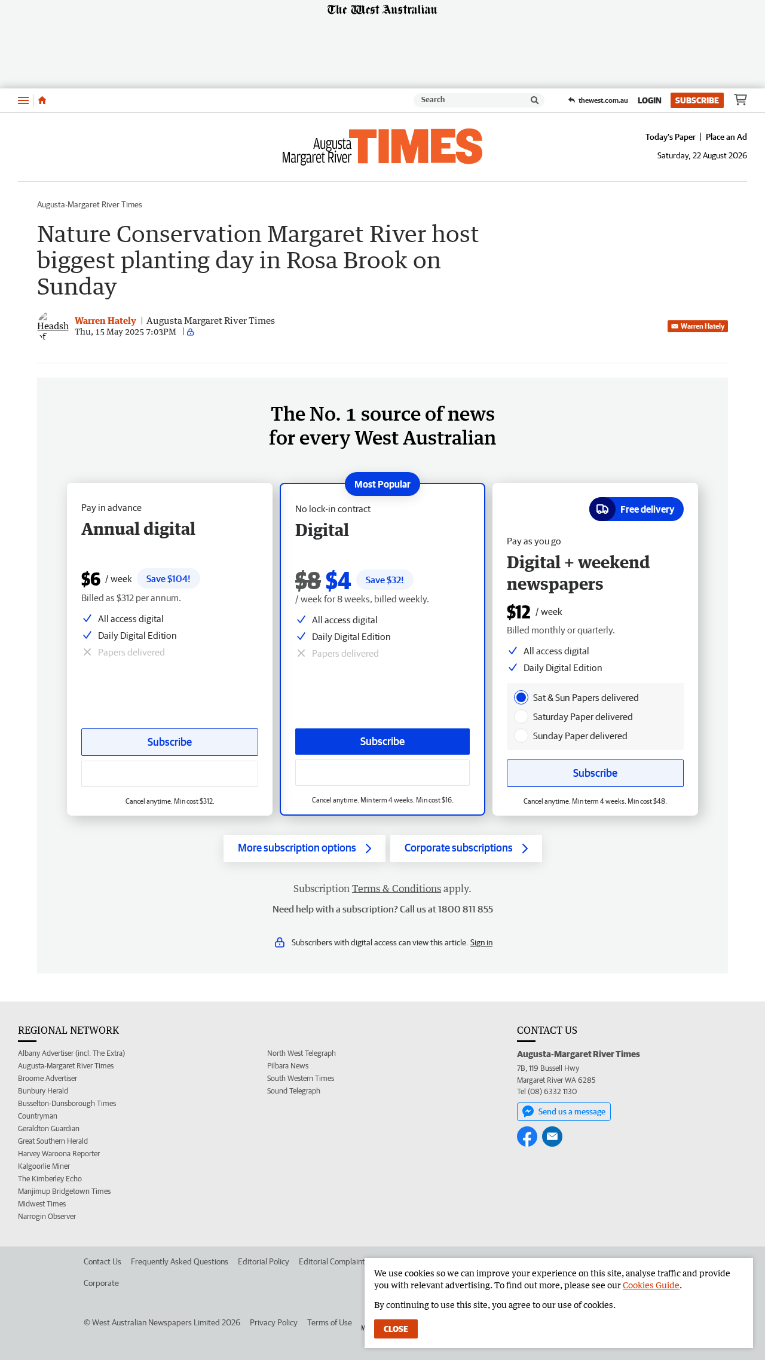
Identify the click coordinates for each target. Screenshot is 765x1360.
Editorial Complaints (334, 1261)
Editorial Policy (263, 1261)
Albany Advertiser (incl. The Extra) (71, 1053)
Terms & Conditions (396, 889)
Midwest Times (42, 1203)
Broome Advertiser (47, 1078)
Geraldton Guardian (48, 1128)
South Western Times (300, 1078)
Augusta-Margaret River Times (89, 204)
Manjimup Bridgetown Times (64, 1191)
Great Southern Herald (53, 1141)
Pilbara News (287, 1065)
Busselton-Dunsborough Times (67, 1103)
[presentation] (521, 697)
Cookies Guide (651, 1285)
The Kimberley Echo (50, 1178)
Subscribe (697, 100)
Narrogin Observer (47, 1216)
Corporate (101, 1283)
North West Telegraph (301, 1053)
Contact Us (102, 1261)
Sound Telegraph (293, 1090)
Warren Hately (702, 326)
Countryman (37, 1115)
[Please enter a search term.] (535, 100)
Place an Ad (726, 137)
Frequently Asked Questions (179, 1261)
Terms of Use (329, 1322)
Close (396, 1329)
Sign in (481, 942)
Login (650, 100)
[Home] (42, 100)
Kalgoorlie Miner (44, 1166)
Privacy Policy (274, 1322)
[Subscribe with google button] (382, 772)
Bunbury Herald (43, 1090)
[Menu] (23, 100)
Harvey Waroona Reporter (59, 1153)
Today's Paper (670, 137)
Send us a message (571, 1111)
